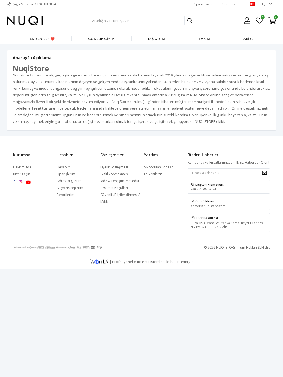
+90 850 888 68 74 (203, 189)
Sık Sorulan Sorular (158, 167)
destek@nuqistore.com (208, 206)
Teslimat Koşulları (114, 187)
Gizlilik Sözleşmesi (114, 174)
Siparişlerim (66, 174)
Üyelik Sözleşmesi (114, 167)
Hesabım (64, 167)
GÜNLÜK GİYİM (101, 38)
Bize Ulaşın (229, 4)
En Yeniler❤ (153, 174)
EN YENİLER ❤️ (42, 38)
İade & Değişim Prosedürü (121, 181)
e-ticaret (141, 261)
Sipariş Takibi (203, 4)
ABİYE (248, 38)
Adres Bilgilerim (69, 181)
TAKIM (204, 38)
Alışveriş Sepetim (70, 187)
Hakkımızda (22, 167)
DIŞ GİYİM (156, 38)
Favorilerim (262, 18)
